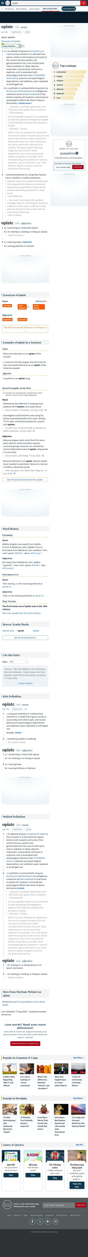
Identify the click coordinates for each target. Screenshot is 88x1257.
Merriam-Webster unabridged (25, 1043)
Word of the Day (69, 149)
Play (11, 1175)
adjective (26, 223)
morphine (36, 51)
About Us (18, 1215)
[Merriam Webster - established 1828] (7, 3)
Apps (26, 1215)
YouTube (48, 1221)
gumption (67, 153)
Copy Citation (26, 683)
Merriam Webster (7, 1205)
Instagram (55, 1221)
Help (10, 1215)
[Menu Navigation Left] (2, 9)
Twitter (40, 1221)
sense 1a (6, 586)
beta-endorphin (32, 94)
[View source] (46, 410)
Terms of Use (75, 1215)
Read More (33, 395)
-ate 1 (36, 553)
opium (18, 553)
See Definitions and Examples (68, 158)
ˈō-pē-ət (15, 32)
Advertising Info (36, 1215)
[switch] (11, 46)
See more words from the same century (21, 613)
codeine (10, 54)
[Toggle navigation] (2, 3)
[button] (51, 9)
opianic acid (8, 630)
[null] (76, 153)
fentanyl (10, 91)
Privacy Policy (62, 1215)
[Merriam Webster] (69, 144)
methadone (23, 91)
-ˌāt (26, 32)
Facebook (32, 1221)
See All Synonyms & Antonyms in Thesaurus (25, 327)
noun (24, 27)
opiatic (36, 630)
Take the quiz (77, 1185)
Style (4, 661)
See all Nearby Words (24, 637)
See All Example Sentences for (24, 479)
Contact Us (49, 1215)
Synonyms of (10, 41)
